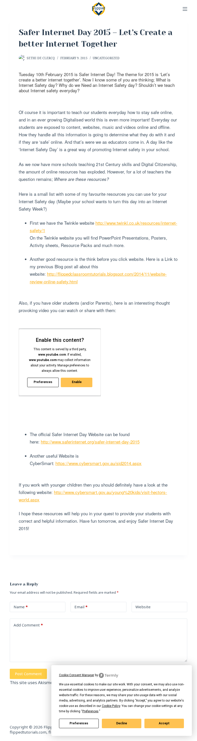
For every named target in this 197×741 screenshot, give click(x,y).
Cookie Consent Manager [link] (76, 675)
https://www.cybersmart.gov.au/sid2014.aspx (98, 463)
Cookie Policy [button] (111, 706)
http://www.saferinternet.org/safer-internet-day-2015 (90, 441)
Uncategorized (106, 58)
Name (21, 606)
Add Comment (28, 624)
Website (143, 606)
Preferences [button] (90, 711)
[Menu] (185, 9)
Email (80, 606)
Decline (121, 723)
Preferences (79, 723)
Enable (77, 382)
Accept (164, 723)
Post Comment (28, 673)
